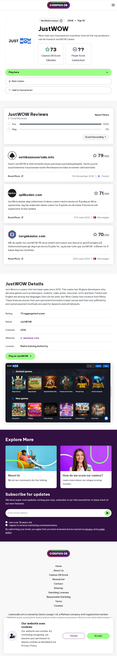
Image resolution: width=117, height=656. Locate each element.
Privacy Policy (29, 645)
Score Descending (94, 137)
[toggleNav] (113, 5)
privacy (89, 529)
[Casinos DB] (58, 5)
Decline (74, 635)
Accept (98, 635)
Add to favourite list (22, 90)
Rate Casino (18, 81)
